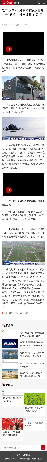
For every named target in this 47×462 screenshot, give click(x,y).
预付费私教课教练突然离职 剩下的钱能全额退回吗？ (32, 334)
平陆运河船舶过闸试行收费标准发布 (32, 365)
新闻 (16, 3)
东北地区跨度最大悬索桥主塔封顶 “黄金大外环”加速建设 (32, 355)
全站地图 (26, 455)
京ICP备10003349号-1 (12, 459)
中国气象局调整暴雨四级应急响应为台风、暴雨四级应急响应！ (32, 344)
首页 (18, 455)
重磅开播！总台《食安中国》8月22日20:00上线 (31, 374)
